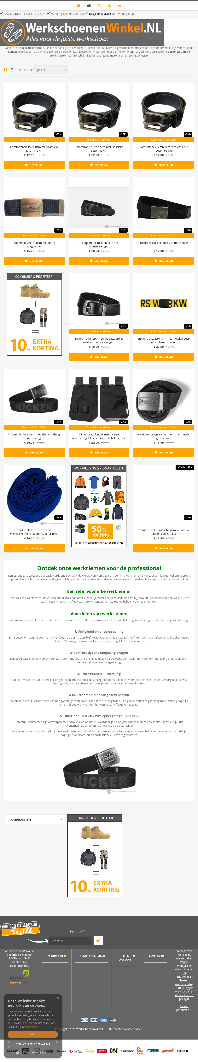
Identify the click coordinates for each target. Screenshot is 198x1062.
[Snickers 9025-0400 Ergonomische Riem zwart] (163, 495)
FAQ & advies (12, 13)
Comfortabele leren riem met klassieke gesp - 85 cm (99, 148)
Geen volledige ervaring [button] (33, 1044)
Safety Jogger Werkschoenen (184, 989)
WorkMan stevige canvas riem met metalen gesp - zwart (164, 436)
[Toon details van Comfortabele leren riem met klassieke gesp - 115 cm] (34, 112)
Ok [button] (33, 1034)
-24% (58, 421)
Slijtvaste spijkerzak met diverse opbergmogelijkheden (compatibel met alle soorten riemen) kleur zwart (99, 438)
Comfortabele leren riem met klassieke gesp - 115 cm (34, 148)
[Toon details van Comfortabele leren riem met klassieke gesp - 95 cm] (163, 112)
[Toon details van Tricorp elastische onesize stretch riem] (163, 207)
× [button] (57, 998)
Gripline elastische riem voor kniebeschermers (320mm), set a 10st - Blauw (34, 533)
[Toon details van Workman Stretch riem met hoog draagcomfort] (34, 207)
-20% (58, 230)
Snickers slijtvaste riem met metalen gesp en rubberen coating (164, 340)
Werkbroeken (184, 958)
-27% (123, 421)
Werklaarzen (184, 951)
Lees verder (31, 1027)
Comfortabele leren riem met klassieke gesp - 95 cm (163, 148)
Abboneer (98, 940)
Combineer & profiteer (34, 139)
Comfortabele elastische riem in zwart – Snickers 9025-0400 (164, 532)
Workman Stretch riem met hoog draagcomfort (34, 244)
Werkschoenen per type (184, 997)
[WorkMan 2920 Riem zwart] (163, 399)
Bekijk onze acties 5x (102, 13)
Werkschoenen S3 (184, 971)
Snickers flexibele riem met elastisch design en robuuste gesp (34, 436)
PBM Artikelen (184, 977)
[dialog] (33, 1026)
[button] (33, 1052)
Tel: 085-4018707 (33, 13)
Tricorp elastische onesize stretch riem (164, 243)
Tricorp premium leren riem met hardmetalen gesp (99, 244)
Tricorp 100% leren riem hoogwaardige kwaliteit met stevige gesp (99, 340)
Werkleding (184, 954)
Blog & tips (128, 13)
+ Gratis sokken (184, 467)
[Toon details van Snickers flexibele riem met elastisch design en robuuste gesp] (34, 399)
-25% (58, 134)
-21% (188, 326)
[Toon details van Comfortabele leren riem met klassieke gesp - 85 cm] (99, 112)
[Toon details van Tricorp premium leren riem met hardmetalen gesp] (99, 207)
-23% (188, 421)
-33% (188, 230)
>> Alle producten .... (184, 1008)
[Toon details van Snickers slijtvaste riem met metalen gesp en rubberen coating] (163, 303)
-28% (123, 326)
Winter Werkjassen (184, 964)
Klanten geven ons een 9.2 (67, 13)
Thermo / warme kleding (184, 982)
